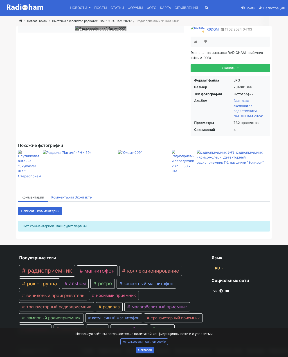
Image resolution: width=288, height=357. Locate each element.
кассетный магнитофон (147, 283)
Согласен (145, 350)
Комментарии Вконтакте (71, 197)
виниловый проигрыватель (54, 295)
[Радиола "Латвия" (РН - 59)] (79, 152)
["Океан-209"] (144, 152)
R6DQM (213, 29)
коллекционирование (152, 271)
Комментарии (33, 197)
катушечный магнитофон (115, 317)
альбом (77, 283)
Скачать (229, 68)
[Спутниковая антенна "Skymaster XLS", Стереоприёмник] (29, 164)
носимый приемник (115, 295)
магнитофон (99, 271)
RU (217, 268)
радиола (111, 306)
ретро (104, 283)
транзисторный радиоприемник (58, 306)
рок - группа (41, 283)
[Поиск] (209, 8)
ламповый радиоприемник (53, 317)
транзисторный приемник (175, 317)
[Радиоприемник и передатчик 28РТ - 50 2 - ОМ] (183, 162)
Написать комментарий (40, 211)
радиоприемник (49, 270)
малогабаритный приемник (158, 306)
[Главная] (20, 21)
